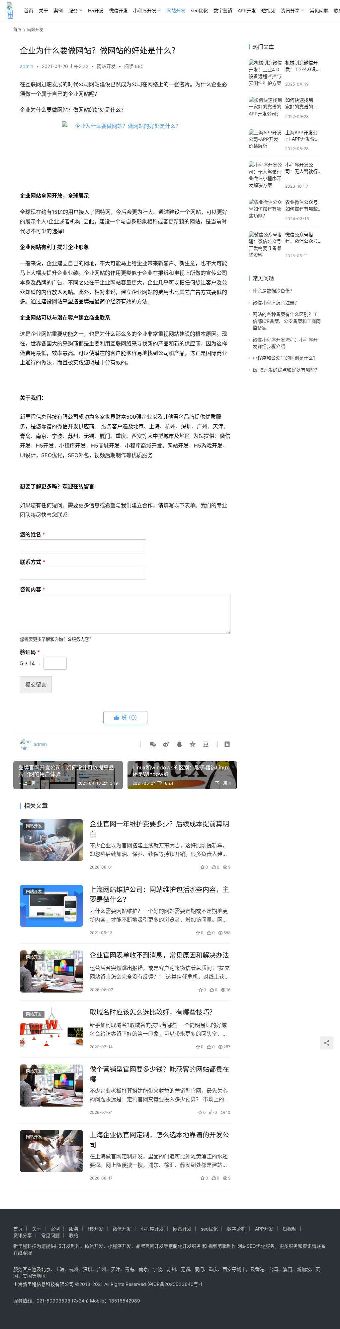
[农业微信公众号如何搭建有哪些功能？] (265, 210)
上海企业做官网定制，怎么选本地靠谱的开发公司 (159, 1140)
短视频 (268, 10)
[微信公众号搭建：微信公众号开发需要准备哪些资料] (265, 245)
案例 (58, 10)
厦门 (199, 1269)
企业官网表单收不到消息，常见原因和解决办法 (159, 955)
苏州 (171, 1269)
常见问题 (319, 10)
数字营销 (222, 10)
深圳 (87, 1269)
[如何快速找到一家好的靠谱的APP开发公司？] (265, 108)
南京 (143, 1269)
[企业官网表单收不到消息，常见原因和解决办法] (51, 971)
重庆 (213, 1269)
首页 (28, 10)
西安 (227, 1269)
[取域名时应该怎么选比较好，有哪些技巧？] (51, 1028)
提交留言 (35, 684)
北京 (45, 1269)
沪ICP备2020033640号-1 (175, 1284)
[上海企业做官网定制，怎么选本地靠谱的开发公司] (51, 1151)
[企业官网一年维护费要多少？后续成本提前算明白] (51, 840)
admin (26, 66)
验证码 (30, 652)
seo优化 (199, 10)
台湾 (273, 1269)
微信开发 (118, 10)
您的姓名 (32, 534)
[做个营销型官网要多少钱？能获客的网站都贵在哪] (51, 1085)
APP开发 (247, 10)
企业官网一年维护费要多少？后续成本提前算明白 (159, 829)
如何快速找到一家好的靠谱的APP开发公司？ (301, 106)
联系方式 (32, 562)
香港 (259, 1269)
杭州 (73, 1269)
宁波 (157, 1269)
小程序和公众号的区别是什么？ (285, 358)
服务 (73, 10)
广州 (101, 1269)
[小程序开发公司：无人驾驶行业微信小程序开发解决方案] (265, 175)
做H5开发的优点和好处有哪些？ (286, 370)
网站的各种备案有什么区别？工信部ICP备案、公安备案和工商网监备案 (287, 321)
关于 (43, 10)
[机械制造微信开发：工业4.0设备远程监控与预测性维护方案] (265, 73)
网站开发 (176, 10)
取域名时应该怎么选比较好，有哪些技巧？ (153, 1012)
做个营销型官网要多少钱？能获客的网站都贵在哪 (159, 1074)
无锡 (185, 1269)
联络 (73, 1235)
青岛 (129, 1269)
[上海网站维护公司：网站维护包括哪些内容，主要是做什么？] (51, 906)
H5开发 (96, 10)
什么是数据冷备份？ (274, 290)
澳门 (287, 1269)
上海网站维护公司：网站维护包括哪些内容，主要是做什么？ (159, 894)
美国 (27, 1276)
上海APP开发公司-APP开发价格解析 (302, 139)
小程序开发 (144, 10)
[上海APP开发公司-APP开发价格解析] (265, 140)
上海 (59, 1269)
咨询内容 (32, 589)
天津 (115, 1269)
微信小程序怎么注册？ (276, 302)
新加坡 (304, 1269)
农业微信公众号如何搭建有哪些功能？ (301, 208)
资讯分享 (290, 10)
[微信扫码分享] (153, 744)
